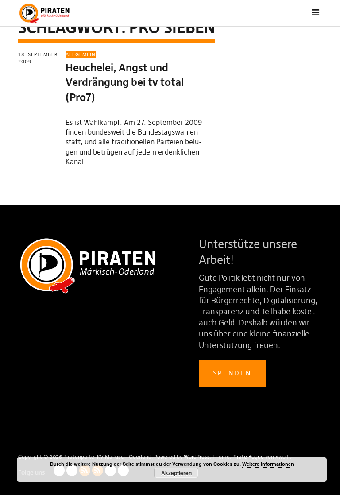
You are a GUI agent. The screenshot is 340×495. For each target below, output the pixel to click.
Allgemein (81, 54)
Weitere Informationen (268, 463)
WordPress (197, 456)
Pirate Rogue (248, 456)
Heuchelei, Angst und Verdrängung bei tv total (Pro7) (125, 82)
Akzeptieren (176, 473)
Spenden (232, 373)
